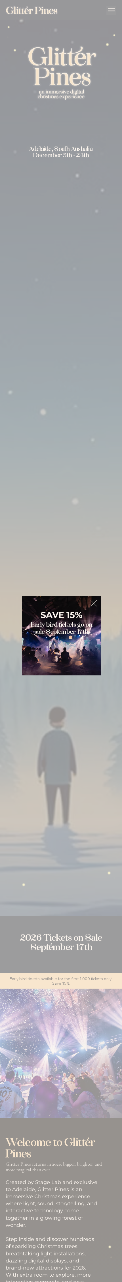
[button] (94, 603)
